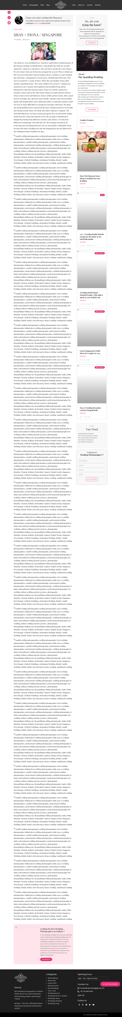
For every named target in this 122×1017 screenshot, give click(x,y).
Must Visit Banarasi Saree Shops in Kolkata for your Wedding (90, 178)
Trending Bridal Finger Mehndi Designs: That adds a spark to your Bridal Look (91, 295)
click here (37, 23)
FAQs (74, 5)
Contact (89, 5)
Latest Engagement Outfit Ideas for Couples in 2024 (90, 352)
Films (42, 5)
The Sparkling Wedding (89, 1015)
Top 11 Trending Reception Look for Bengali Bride (90, 409)
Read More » (83, 123)
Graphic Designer (87, 120)
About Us (81, 5)
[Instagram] (9, 17)
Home (25, 5)
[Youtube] (9, 22)
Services (98, 5)
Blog (47, 5)
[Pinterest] (86, 1004)
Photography (33, 5)
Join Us (81, 995)
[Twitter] (89, 1004)
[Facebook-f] (9, 12)
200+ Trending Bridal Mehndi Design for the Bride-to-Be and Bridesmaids (92, 236)
